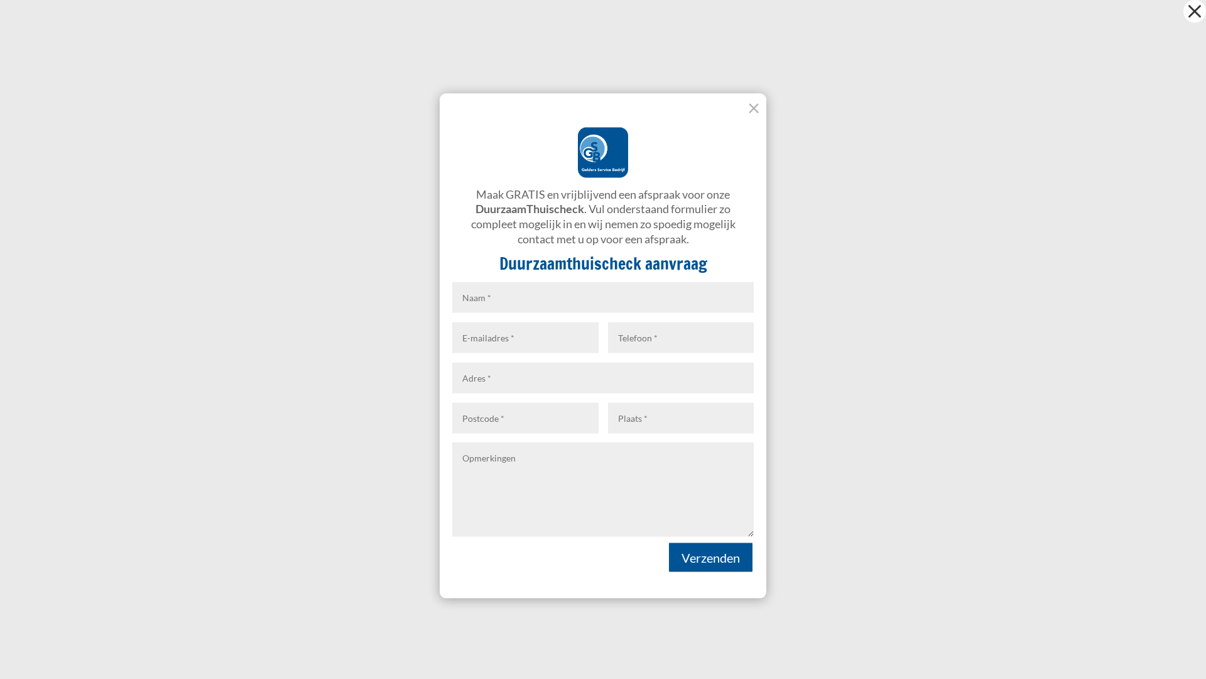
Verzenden (711, 557)
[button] (1194, 11)
